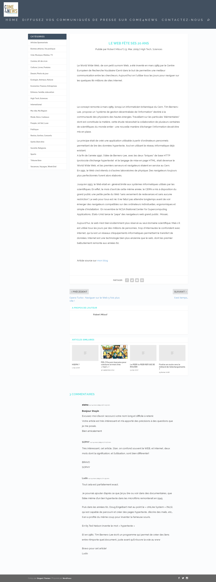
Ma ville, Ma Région (38, 111)
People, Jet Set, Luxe (39, 123)
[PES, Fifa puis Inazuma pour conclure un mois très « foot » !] (114, 352)
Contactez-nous (183, 20)
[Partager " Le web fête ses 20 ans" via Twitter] (132, 280)
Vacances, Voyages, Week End (43, 167)
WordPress (67, 578)
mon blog (102, 260)
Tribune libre (35, 160)
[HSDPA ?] (85, 353)
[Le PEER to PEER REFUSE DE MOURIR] (143, 353)
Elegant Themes (43, 578)
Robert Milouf (115, 49)
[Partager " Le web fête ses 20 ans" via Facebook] (127, 280)
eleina (85, 405)
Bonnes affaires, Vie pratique (42, 49)
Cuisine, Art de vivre (38, 61)
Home (12, 20)
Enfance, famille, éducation (42, 92)
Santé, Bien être (37, 142)
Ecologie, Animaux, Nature (41, 80)
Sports (33, 154)
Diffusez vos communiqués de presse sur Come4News (90, 20)
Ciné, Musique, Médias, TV (41, 55)
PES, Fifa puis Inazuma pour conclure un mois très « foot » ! (113, 364)
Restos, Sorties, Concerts (41, 136)
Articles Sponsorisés (39, 43)
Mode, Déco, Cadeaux (39, 117)
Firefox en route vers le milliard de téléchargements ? (172, 367)
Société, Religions (38, 148)
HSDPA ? (76, 365)
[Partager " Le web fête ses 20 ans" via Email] (137, 280)
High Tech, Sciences (151, 49)
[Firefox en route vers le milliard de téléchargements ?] (172, 353)
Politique (34, 129)
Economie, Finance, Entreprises (43, 86)
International (36, 105)
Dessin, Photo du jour (39, 74)
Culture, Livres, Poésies (40, 67)
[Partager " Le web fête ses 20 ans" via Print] (142, 280)
